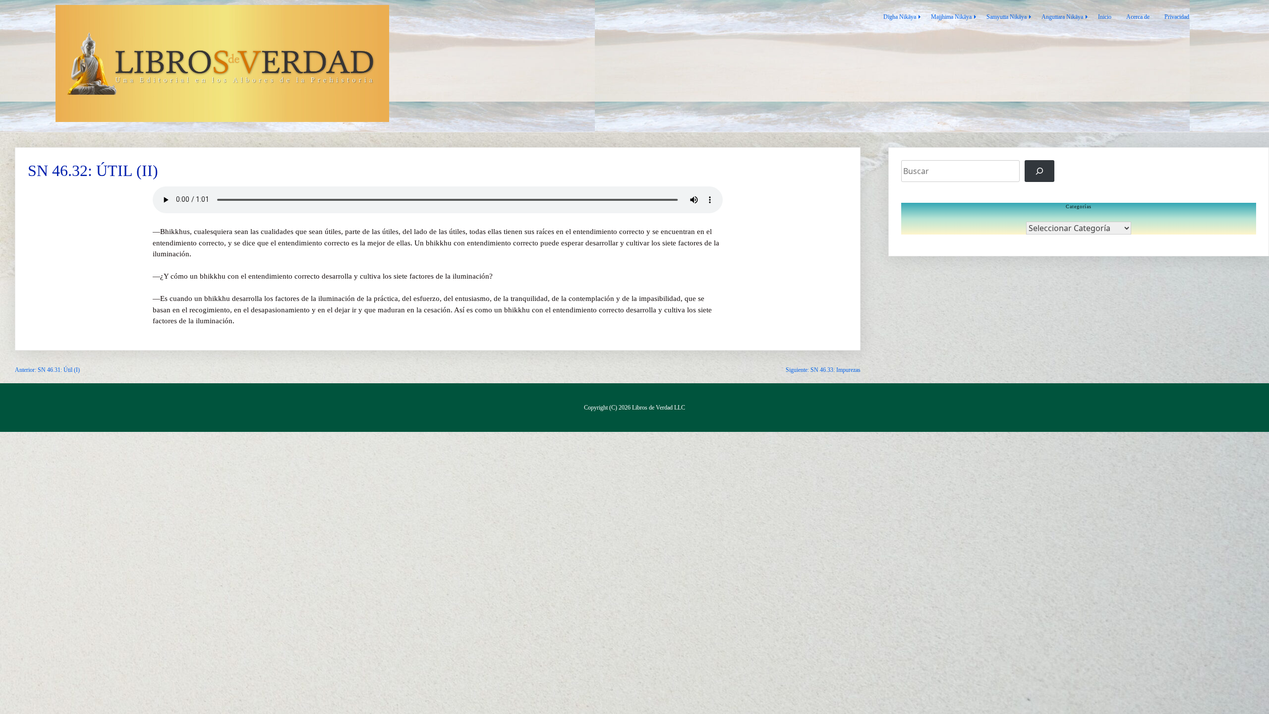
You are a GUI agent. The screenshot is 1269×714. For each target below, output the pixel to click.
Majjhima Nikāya (951, 16)
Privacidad (1176, 16)
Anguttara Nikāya (1062, 16)
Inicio (1104, 16)
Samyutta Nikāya (1006, 16)
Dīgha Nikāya (899, 16)
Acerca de (1138, 16)
